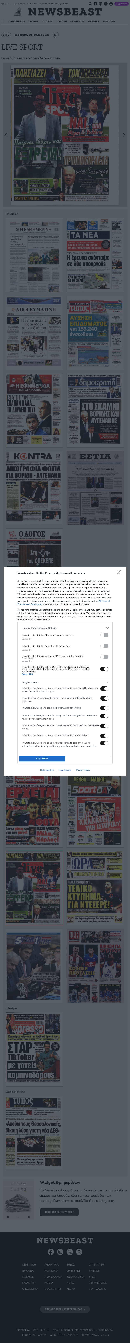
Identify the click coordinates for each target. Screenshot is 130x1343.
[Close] (120, 573)
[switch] (104, 635)
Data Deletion (47, 770)
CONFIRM (42, 758)
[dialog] (65, 671)
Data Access (65, 770)
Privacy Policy (83, 770)
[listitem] (65, 628)
